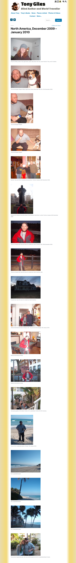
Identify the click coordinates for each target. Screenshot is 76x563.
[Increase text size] (63, 1)
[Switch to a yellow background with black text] (60, 2)
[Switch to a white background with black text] (56, 2)
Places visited (42, 13)
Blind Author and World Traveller (40, 8)
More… (39, 16)
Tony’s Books (25, 13)
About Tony (15, 13)
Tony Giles (33, 4)
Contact (32, 16)
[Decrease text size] (66, 1)
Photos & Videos (54, 13)
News (34, 13)
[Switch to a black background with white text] (58, 2)
